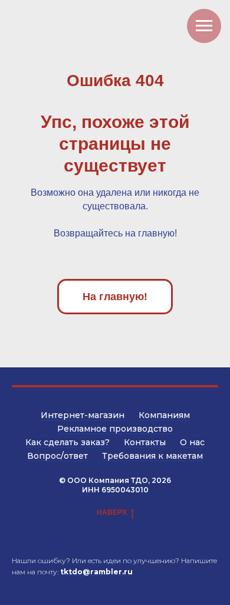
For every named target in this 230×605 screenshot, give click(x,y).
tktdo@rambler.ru (96, 571)
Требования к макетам (152, 456)
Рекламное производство (115, 428)
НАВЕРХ (112, 512)
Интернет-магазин (82, 415)
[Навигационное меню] (204, 26)
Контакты (145, 442)
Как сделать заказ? (67, 442)
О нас (192, 442)
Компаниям (164, 415)
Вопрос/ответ (57, 456)
